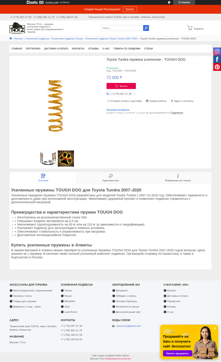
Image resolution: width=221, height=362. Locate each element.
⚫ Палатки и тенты (20, 295)
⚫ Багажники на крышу (125, 306)
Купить (130, 9)
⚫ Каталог (170, 290)
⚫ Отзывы (170, 306)
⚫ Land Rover (69, 312)
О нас (106, 48)
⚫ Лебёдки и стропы (124, 295)
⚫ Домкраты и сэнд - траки (25, 306)
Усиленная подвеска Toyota (67, 38)
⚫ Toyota (66, 290)
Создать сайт (52, 2)
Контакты (78, 48)
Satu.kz (125, 355)
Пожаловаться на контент (118, 359)
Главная (16, 48)
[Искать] (146, 28)
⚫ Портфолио (172, 301)
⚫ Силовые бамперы (124, 301)
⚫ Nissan (66, 295)
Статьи (148, 48)
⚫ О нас (169, 312)
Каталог (18, 38)
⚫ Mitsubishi (68, 301)
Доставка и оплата (56, 48)
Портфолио (33, 48)
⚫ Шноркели (119, 290)
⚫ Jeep (65, 306)
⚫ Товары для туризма (22, 301)
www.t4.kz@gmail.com (128, 326)
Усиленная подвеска (37, 38)
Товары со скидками (126, 48)
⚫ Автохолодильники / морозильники (30, 290)
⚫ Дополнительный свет (126, 312)
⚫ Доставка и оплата (176, 295)
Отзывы (93, 48)
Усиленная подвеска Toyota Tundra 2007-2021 (111, 38)
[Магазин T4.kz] (17, 27)
